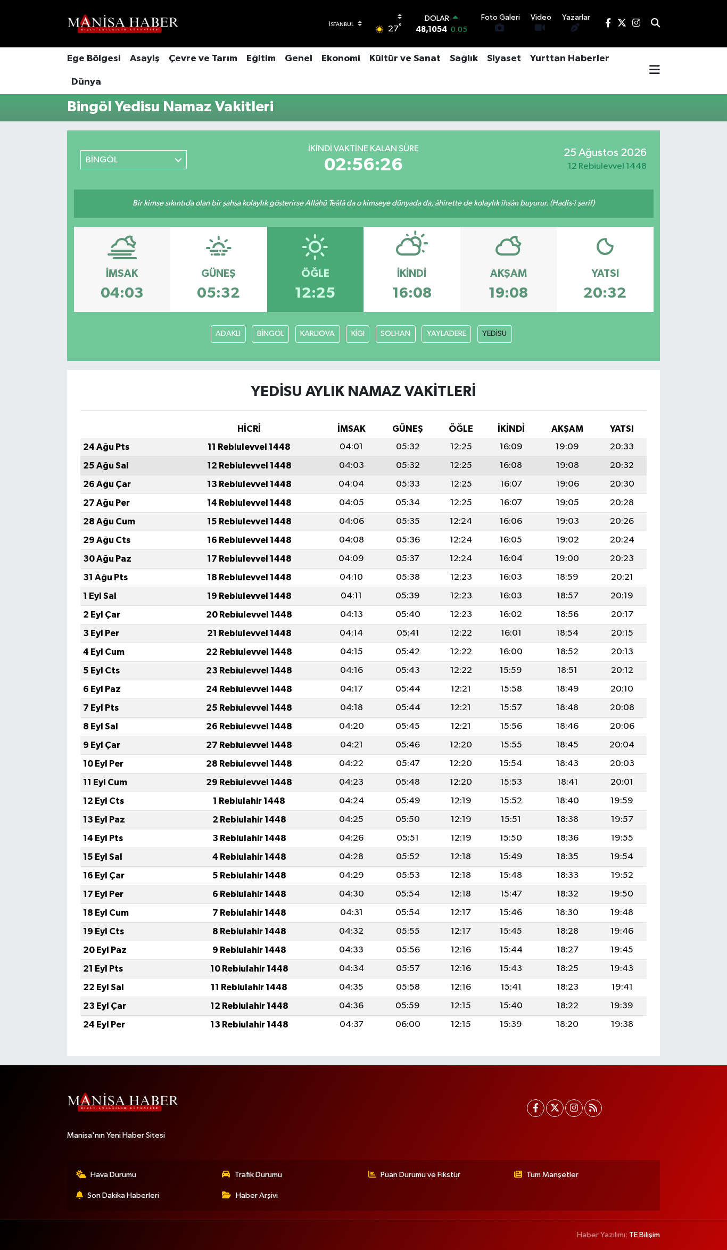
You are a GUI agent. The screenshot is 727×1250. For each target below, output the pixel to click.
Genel (298, 58)
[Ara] (655, 24)
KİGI (358, 334)
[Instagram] (574, 1108)
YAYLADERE (446, 334)
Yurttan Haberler (569, 58)
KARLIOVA (317, 334)
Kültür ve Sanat (405, 58)
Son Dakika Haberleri (123, 1195)
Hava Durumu (113, 1175)
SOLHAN (395, 334)
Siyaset (504, 58)
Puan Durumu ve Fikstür (420, 1175)
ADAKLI (228, 334)
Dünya (86, 82)
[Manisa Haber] (123, 23)
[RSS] (593, 1108)
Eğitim (261, 58)
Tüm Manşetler (552, 1175)
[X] (555, 1108)
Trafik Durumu (258, 1175)
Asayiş (145, 58)
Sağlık (464, 58)
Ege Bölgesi (94, 58)
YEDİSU (494, 334)
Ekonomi (340, 58)
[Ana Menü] (654, 71)
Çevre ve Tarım (203, 58)
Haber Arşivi (257, 1195)
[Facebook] (535, 1108)
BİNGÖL (270, 334)
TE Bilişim (644, 1235)
